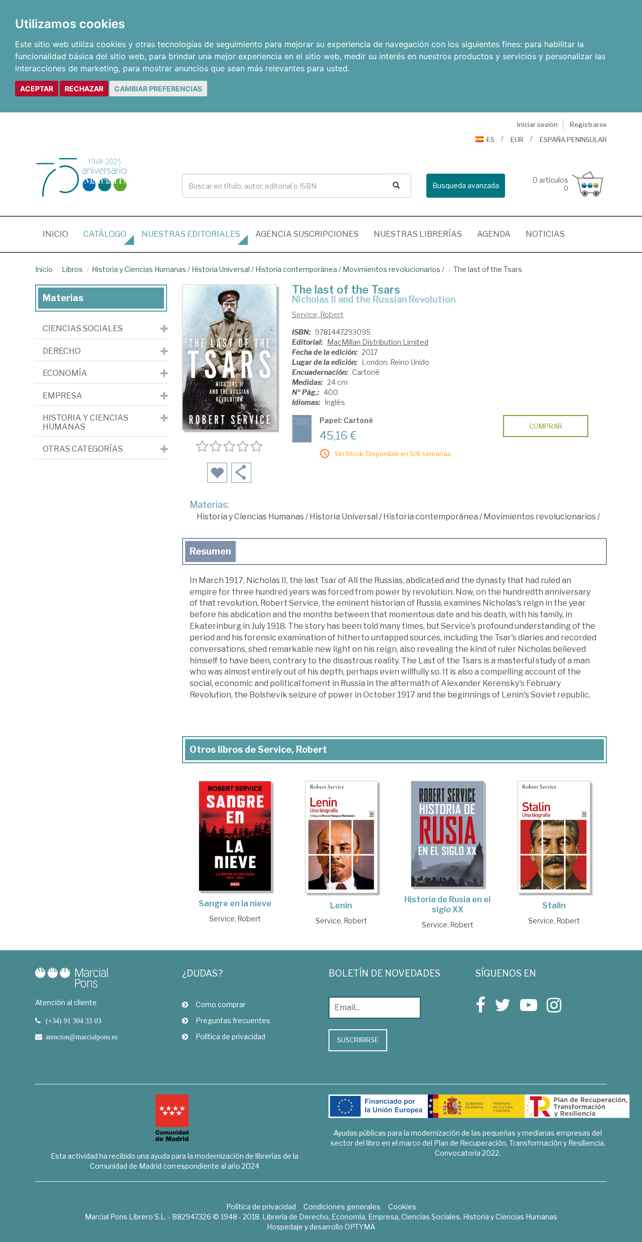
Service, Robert (318, 314)
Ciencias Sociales (83, 328)
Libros (72, 269)
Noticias (545, 234)
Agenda (494, 234)
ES (491, 139)
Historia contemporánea (296, 269)
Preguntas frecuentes (233, 1020)
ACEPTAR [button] (36, 88)
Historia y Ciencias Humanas (139, 269)
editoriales (190, 234)
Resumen (210, 551)
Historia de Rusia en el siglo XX (447, 904)
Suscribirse (358, 1040)
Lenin (341, 905)
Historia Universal (221, 269)
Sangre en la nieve (235, 903)
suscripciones (307, 234)
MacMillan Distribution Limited (377, 342)
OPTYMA (360, 1226)
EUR (517, 139)
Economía (65, 373)
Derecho (62, 351)
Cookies (402, 1206)
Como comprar (221, 1004)
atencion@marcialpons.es (81, 1036)
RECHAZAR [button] (84, 88)
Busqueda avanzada (465, 185)
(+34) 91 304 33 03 (73, 1020)
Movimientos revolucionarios (391, 269)
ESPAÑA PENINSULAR (573, 139)
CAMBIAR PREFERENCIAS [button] (158, 88)
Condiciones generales (342, 1206)
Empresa (62, 395)
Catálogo (104, 234)
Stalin (554, 905)
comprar (545, 426)
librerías (418, 234)
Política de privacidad (230, 1036)
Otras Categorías (83, 449)
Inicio (59, 234)
